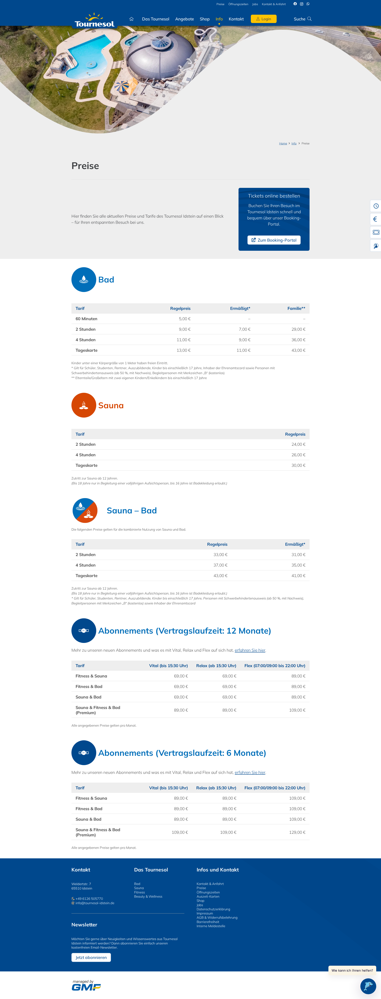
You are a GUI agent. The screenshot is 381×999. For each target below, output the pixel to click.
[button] (247, 18)
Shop (200, 900)
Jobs (200, 905)
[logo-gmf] (86, 985)
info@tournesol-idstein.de (95, 903)
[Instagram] (301, 4)
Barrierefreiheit (208, 922)
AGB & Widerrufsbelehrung (217, 917)
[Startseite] (131, 19)
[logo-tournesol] (94, 19)
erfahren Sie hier (250, 650)
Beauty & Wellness (148, 896)
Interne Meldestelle (211, 926)
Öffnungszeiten (208, 892)
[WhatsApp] (308, 4)
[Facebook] (295, 4)
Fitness (139, 892)
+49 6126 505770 (89, 898)
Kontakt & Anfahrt (210, 884)
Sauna (139, 888)
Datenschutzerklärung (213, 909)
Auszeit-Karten (208, 896)
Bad (137, 884)
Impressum (205, 913)
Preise (201, 888)
